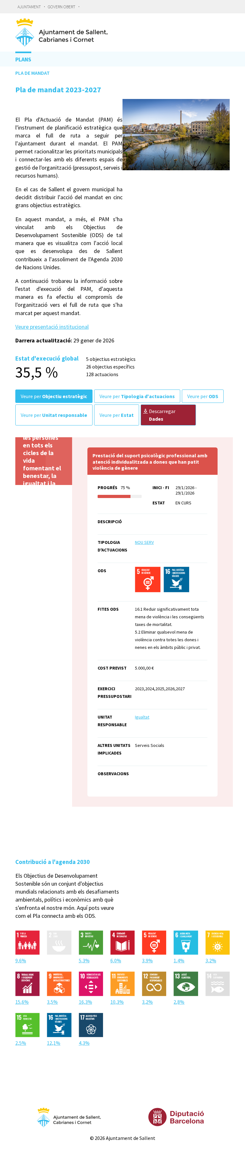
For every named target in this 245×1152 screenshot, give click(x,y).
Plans (23, 59)
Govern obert (61, 7)
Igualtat (142, 717)
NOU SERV (144, 542)
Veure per (54, 396)
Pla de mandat (32, 73)
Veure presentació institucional (52, 326)
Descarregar (162, 415)
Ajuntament (29, 7)
